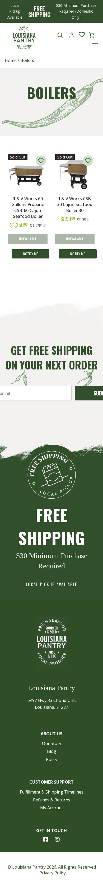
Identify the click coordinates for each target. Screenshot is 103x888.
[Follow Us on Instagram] (57, 839)
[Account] (72, 35)
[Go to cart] (92, 35)
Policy (51, 759)
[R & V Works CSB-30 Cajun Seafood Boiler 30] (75, 173)
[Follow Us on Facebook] (45, 839)
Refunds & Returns (51, 800)
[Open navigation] (95, 45)
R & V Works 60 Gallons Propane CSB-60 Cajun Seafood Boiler (27, 207)
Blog (51, 751)
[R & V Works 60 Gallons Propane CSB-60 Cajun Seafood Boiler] (28, 173)
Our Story (51, 743)
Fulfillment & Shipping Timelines (51, 792)
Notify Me (30, 253)
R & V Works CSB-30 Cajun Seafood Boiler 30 (74, 204)
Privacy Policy (52, 873)
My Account (51, 808)
